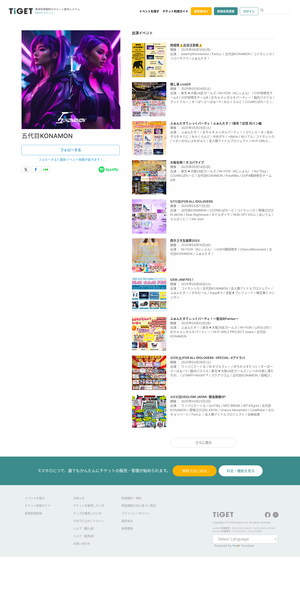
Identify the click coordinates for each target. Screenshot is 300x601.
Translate (247, 545)
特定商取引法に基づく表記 (138, 505)
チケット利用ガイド (175, 11)
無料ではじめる (194, 471)
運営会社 (127, 521)
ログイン (249, 11)
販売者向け (201, 11)
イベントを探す (149, 11)
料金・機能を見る (241, 471)
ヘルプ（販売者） (84, 536)
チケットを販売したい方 (89, 505)
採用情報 (127, 528)
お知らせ (79, 498)
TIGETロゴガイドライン (88, 521)
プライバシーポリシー (135, 513)
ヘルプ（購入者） (84, 528)
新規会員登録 (225, 11)
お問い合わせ (81, 543)
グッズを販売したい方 (87, 513)
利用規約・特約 (131, 498)
